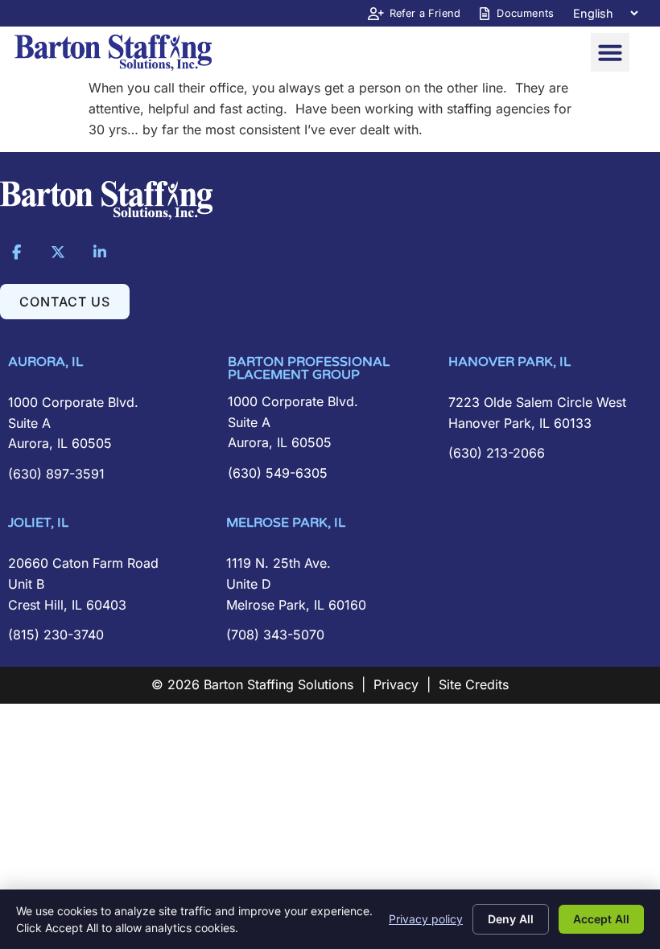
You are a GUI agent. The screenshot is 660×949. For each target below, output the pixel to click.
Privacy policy (426, 919)
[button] (610, 52)
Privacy (396, 684)
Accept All (601, 919)
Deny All (511, 919)
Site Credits (474, 684)
